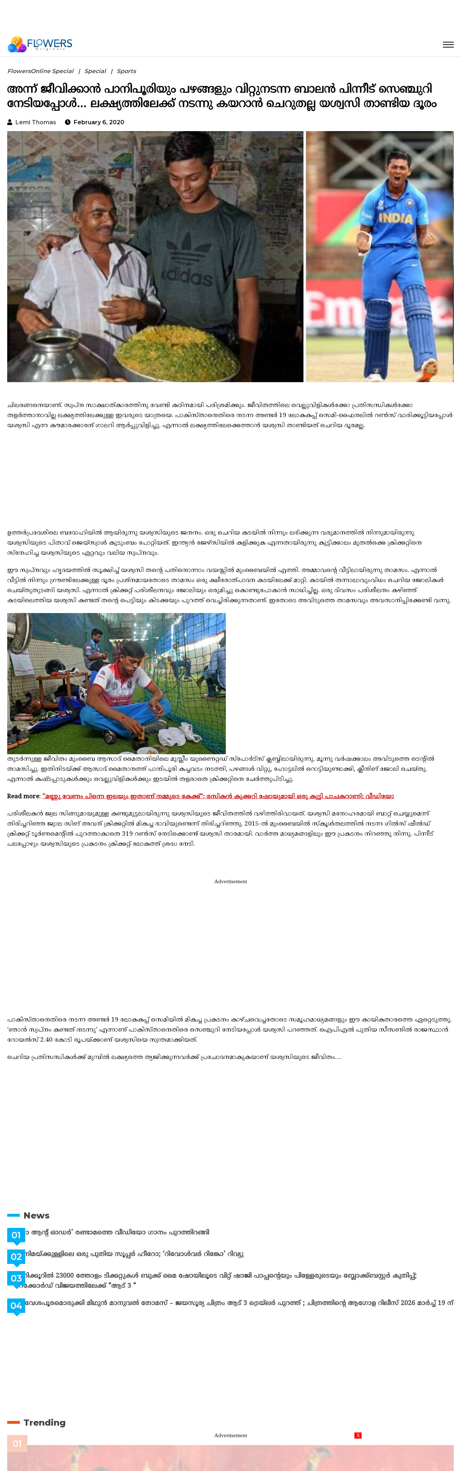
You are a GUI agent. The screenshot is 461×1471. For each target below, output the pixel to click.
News (36, 1215)
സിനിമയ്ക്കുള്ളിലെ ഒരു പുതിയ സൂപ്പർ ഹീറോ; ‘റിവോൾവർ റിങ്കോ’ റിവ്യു (146, 1254)
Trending (44, 1428)
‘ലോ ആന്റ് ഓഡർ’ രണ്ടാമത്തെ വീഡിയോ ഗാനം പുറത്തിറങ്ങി (129, 1233)
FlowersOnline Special (40, 71)
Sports (126, 71)
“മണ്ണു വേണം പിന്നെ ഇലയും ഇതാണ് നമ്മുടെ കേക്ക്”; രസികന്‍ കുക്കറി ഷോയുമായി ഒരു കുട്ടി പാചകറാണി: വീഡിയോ (218, 797)
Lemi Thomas (35, 122)
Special (95, 71)
